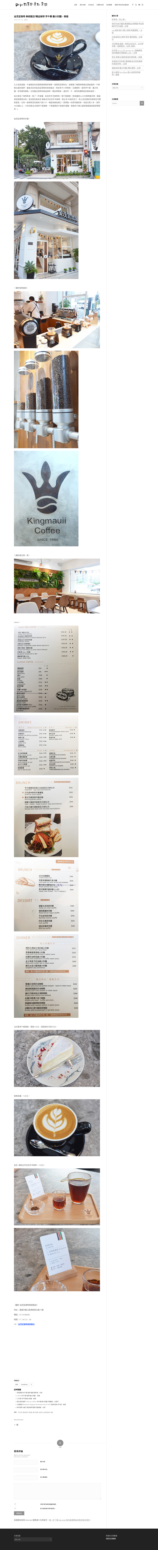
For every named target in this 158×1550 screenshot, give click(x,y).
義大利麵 (35, 1412)
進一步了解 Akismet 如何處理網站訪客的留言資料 (69, 1520)
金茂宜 (41, 1412)
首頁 (75, 5)
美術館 (30, 1412)
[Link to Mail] (139, 4)
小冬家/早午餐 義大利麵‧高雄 (26, 1398)
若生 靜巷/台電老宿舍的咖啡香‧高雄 (127, 57)
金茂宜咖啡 (46, 1412)
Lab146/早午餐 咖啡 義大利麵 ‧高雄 (28, 1396)
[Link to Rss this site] (136, 4)
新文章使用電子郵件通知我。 (48, 1508)
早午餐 (20, 1412)
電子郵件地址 (43, 1469)
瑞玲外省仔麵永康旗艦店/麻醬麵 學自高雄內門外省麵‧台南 (128, 24)
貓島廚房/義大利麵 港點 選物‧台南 (126, 68)
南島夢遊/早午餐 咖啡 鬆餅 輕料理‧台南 (29, 1393)
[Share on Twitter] (17, 1424)
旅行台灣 (82, 5)
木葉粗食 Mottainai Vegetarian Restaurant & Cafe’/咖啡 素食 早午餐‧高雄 (41, 1404)
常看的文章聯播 (111, 1538)
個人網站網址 (43, 1477)
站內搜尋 (109, 5)
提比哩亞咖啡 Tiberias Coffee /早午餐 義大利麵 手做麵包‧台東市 (38, 1401)
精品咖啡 (25, 1412)
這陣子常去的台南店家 (122, 5)
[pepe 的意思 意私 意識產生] (32, 4)
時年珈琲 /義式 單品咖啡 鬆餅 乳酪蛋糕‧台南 (31, 1407)
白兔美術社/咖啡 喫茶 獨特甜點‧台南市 (127, 38)
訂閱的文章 (100, 5)
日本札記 (91, 5)
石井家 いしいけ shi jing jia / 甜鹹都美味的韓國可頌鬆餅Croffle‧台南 (127, 51)
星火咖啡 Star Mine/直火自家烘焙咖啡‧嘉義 (126, 73)
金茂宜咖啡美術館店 (26, 1324)
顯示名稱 (42, 1461)
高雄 (51, 1412)
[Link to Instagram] (142, 4)
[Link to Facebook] (132, 4)
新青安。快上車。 (119, 19)
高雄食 (26, 20)
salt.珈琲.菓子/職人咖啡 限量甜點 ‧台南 (127, 31)
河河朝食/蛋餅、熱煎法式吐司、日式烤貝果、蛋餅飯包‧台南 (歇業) (127, 44)
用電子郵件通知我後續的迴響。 (48, 1504)
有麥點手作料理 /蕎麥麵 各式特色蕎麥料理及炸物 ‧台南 (127, 62)
